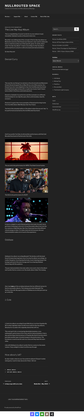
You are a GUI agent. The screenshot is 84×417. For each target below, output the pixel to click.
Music (14, 369)
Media (9, 369)
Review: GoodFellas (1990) (59, 39)
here (67, 69)
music (20, 372)
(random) (21, 399)
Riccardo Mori (58, 87)
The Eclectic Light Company (61, 90)
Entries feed (55, 103)
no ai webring (15, 399)
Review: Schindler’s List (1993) (60, 45)
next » (26, 399)
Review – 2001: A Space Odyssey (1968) (63, 51)
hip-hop (9, 372)
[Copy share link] (47, 414)
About (26, 16)
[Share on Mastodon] (32, 414)
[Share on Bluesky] (37, 414)
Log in (54, 100)
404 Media (57, 78)
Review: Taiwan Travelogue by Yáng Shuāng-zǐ (64, 48)
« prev (9, 399)
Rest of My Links (44, 16)
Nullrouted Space (22, 6)
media (15, 372)
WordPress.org (56, 109)
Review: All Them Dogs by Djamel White (62, 42)
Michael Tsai (57, 81)
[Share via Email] (42, 414)
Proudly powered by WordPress (12, 407)
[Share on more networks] (52, 414)
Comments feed (56, 106)
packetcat (18, 27)
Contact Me (34, 16)
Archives (54, 57)
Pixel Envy (57, 84)
